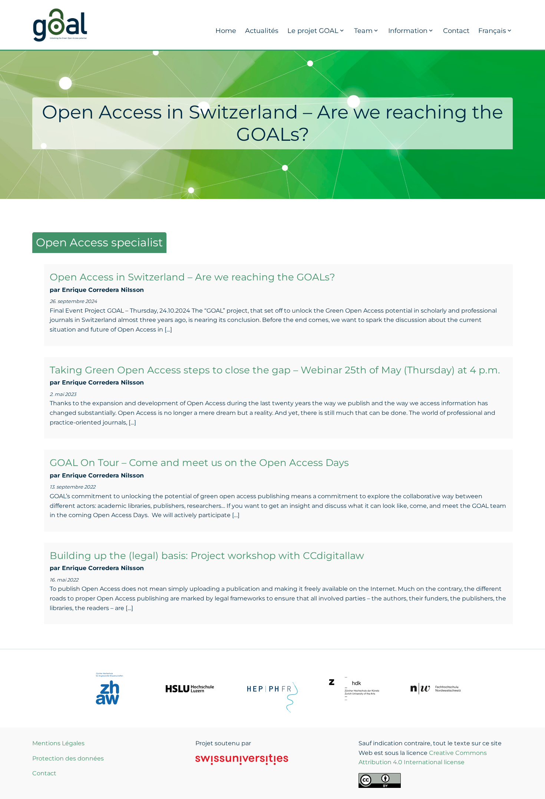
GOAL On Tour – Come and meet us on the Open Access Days (199, 463)
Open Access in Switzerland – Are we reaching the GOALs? (192, 277)
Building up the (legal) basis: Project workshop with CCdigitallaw (207, 556)
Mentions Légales (58, 743)
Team (363, 31)
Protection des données (68, 758)
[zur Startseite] (60, 24)
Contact (456, 31)
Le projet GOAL (312, 31)
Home (225, 31)
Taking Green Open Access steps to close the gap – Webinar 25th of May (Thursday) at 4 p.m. (275, 370)
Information (407, 31)
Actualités (261, 31)
